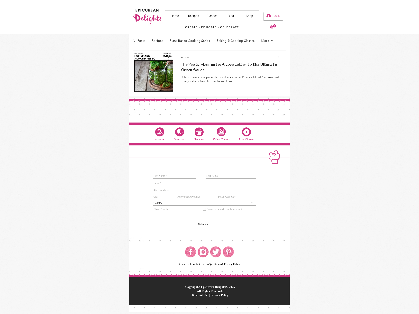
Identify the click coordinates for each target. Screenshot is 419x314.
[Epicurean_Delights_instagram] (203, 252)
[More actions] (280, 57)
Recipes (157, 41)
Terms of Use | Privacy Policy (210, 295)
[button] (273, 26)
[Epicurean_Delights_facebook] (190, 252)
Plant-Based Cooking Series (190, 41)
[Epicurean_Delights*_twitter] (215, 252)
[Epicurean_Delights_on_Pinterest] (228, 252)
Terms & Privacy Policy (227, 264)
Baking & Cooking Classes (236, 41)
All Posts (139, 41)
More (265, 41)
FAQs (209, 264)
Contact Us (197, 264)
